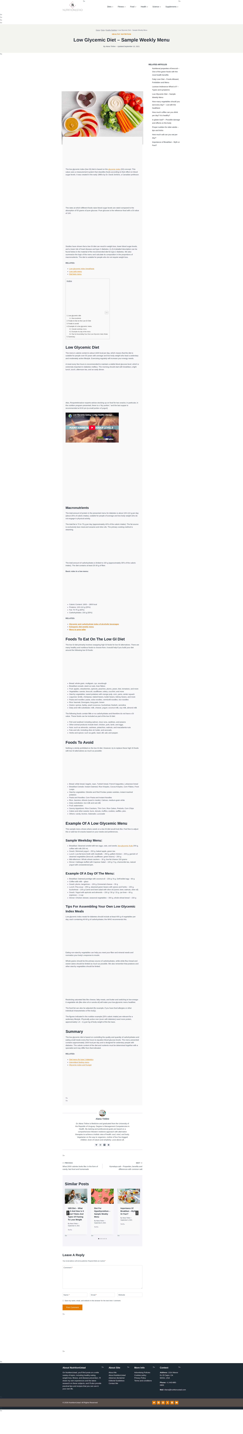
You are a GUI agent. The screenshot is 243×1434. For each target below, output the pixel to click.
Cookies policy (140, 1375)
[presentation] (76, 1196)
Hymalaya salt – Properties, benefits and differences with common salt (125, 1166)
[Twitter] (154, 1402)
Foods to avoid (73, 323)
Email (94, 1295)
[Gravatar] (163, 1402)
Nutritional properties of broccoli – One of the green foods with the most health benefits (165, 71)
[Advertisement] (102, 77)
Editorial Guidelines (116, 1381)
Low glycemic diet (74, 315)
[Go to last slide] (67, 1213)
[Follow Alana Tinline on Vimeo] (96, 1145)
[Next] (136, 1213)
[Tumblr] (167, 1402)
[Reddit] (172, 1402)
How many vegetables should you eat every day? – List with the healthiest (166, 105)
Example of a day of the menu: (81, 331)
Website (121, 1295)
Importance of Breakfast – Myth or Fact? (128, 1211)
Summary (71, 337)
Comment (68, 1268)
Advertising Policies (142, 1372)
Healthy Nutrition (121, 34)
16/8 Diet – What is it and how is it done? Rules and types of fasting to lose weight (76, 1214)
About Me (113, 1372)
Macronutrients (76, 318)
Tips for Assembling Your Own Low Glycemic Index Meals (90, 334)
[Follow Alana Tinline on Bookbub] (108, 1145)
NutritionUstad (71, 1372)
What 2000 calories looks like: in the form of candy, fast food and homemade (80, 1166)
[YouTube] (176, 1402)
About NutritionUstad (117, 1375)
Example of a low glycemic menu (80, 326)
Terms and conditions (143, 1381)
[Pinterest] (158, 1402)
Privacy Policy (140, 1378)
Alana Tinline (111, 46)
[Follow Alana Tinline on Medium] (104, 1145)
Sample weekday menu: (79, 329)
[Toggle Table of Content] (105, 312)
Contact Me (113, 1383)
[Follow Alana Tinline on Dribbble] (100, 1145)
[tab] (98, 1238)
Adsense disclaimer (117, 1378)
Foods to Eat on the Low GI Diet (79, 321)
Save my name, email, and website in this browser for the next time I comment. (93, 1301)
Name (67, 1295)
